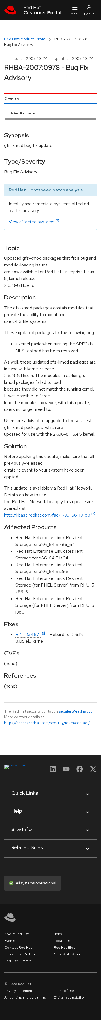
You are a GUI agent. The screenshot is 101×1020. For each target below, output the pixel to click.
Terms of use (64, 990)
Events (9, 941)
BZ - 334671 (28, 634)
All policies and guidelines (25, 997)
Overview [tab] (11, 98)
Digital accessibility (69, 997)
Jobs (58, 934)
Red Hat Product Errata (24, 38)
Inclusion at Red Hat (20, 954)
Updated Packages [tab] (20, 113)
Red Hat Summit (17, 961)
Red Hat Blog (64, 947)
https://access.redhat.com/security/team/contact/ (47, 722)
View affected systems (31, 222)
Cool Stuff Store (67, 954)
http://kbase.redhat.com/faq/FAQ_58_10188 (47, 515)
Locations (62, 941)
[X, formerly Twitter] (93, 771)
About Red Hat (16, 934)
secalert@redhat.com (77, 711)
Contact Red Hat (18, 947)
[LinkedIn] (52, 771)
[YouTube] (66, 771)
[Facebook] (79, 771)
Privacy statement (18, 990)
